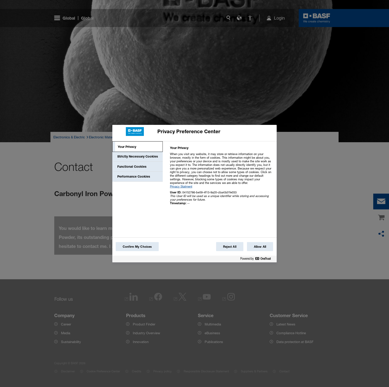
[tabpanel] (221, 178)
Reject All (229, 246)
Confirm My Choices (137, 246)
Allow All (260, 246)
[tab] (137, 147)
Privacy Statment (181, 186)
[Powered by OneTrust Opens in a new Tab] (257, 259)
